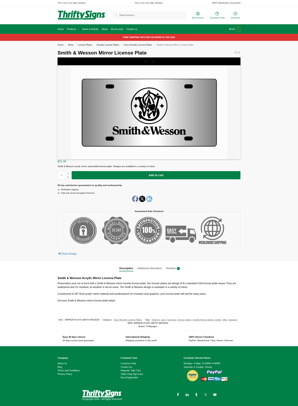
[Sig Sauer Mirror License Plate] (235, 52)
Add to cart (156, 175)
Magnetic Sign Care (131, 370)
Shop (70, 45)
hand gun (172, 319)
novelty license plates (203, 319)
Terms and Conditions (69, 370)
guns (163, 319)
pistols (218, 319)
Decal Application (129, 377)
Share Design (69, 253)
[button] (235, 29)
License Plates (85, 45)
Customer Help (217, 17)
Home (61, 45)
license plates (184, 319)
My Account (198, 17)
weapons (232, 319)
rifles (224, 319)
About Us (62, 363)
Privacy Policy (65, 374)
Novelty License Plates (108, 45)
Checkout (235, 17)
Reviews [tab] (172, 268)
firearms (156, 319)
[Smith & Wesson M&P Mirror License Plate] (238, 52)
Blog (60, 367)
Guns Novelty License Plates (138, 45)
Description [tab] (126, 268)
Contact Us (126, 367)
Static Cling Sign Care (132, 374)
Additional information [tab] (150, 268)
